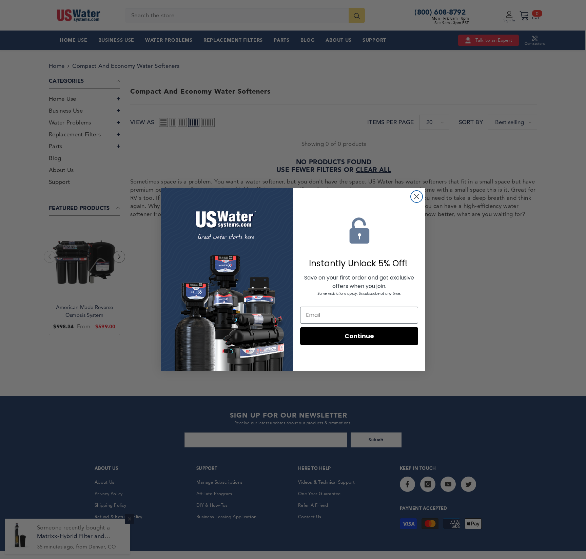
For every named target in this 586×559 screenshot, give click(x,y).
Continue (359, 336)
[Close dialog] (417, 197)
